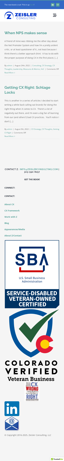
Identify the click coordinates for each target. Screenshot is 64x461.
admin (9, 65)
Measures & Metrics (31, 69)
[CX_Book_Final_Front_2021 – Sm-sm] (32, 382)
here (32, 4)
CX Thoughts (47, 129)
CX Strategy (47, 65)
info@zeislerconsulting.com (39, 169)
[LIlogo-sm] (11, 402)
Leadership (17, 69)
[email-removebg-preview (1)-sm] (11, 417)
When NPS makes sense (25, 33)
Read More (9, 72)
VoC (42, 69)
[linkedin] (52, 5)
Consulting (36, 65)
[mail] (58, 5)
